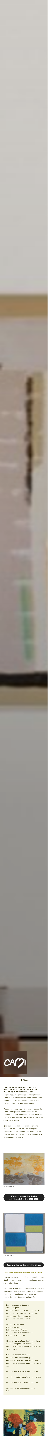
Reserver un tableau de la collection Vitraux (24, 1265)
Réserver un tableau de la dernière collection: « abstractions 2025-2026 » (24, 1197)
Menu (25, 1080)
